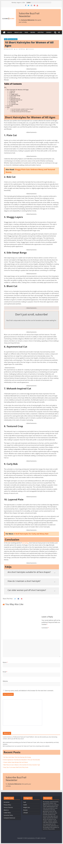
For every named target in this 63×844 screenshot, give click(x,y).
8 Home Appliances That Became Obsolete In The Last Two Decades (21, 759)
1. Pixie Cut (12, 91)
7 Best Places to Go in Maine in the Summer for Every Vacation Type (21, 765)
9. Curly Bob (12, 103)
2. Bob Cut (12, 92)
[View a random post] (59, 32)
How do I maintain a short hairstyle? (19, 110)
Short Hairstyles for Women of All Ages (18, 89)
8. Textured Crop (13, 101)
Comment (45, 628)
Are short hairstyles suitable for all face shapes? (22, 109)
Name (5, 662)
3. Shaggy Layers (13, 94)
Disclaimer (7, 802)
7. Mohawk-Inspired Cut (15, 100)
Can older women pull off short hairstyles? (21, 111)
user (17, 49)
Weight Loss (18, 32)
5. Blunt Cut (12, 97)
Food (26, 32)
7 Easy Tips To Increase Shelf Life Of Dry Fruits (15, 767)
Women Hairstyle (13, 39)
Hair (6, 39)
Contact (48, 32)
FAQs (8, 107)
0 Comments (31, 49)
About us (6, 810)
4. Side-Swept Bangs (14, 95)
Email (5, 672)
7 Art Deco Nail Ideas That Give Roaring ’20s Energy (17, 757)
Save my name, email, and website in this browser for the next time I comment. (29, 690)
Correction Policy (8, 815)
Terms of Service (8, 807)
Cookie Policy (7, 812)
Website (5, 681)
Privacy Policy (7, 805)
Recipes (33, 32)
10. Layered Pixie (13, 104)
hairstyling (25, 543)
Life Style (40, 32)
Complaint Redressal (9, 818)
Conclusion (10, 106)
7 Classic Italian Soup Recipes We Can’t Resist (15, 762)
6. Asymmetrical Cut (14, 98)
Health (9, 32)
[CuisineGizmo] (4, 32)
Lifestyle (25, 812)
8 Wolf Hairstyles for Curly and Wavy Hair (31, 534)
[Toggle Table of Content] (5, 88)
